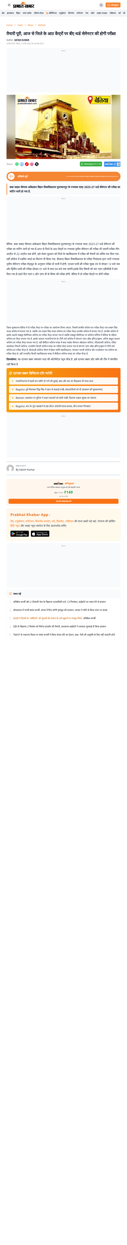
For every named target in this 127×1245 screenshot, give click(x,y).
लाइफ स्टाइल (102, 12)
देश (12, 521)
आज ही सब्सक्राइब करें (63, 501)
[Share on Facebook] (22, 164)
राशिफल (113, 12)
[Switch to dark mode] (101, 4)
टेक (86, 12)
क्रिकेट (60, 521)
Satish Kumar (27, 469)
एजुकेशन (62, 12)
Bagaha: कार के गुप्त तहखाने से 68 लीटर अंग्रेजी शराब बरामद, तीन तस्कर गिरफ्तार (53, 406)
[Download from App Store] (40, 534)
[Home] (24, 5)
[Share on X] (37, 164)
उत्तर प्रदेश (27, 12)
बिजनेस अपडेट (42, 521)
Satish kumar (21, 39)
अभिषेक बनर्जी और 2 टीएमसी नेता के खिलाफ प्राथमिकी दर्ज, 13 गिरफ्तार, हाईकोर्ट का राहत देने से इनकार (59, 601)
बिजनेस (71, 12)
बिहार (18, 12)
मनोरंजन (80, 12)
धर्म (119, 12)
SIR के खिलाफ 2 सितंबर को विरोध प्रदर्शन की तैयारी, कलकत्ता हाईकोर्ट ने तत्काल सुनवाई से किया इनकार (59, 626)
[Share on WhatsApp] (17, 164)
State (20, 25)
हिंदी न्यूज (15, 525)
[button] (63, 127)
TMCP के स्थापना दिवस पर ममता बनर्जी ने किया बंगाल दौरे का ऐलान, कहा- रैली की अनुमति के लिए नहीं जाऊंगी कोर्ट (64, 634)
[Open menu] (9, 5)
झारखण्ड (10, 12)
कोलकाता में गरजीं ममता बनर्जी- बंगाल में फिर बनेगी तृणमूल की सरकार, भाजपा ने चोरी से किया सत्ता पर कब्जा (60, 610)
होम (3, 12)
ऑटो (92, 12)
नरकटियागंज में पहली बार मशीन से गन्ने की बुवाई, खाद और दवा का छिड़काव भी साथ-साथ (54, 381)
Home (10, 25)
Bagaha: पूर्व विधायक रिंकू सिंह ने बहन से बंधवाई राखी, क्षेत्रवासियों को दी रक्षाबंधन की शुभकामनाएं (59, 389)
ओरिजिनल (53, 12)
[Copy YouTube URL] (27, 164)
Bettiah (42, 25)
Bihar (30, 25)
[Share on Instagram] (32, 164)
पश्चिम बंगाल (39, 12)
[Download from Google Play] (19, 534)
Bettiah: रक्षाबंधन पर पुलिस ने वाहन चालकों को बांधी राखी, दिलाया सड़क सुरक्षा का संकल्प (56, 397)
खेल (124, 12)
